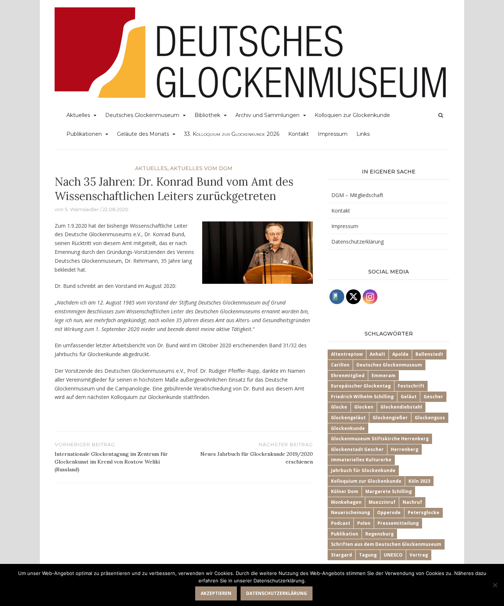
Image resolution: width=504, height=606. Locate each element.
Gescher (433, 396)
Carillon (340, 365)
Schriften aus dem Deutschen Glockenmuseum (386, 544)
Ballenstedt (429, 354)
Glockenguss (430, 417)
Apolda (400, 354)
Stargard (341, 555)
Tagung (368, 555)
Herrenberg (404, 449)
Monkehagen (346, 502)
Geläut (409, 396)
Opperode (389, 512)
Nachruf (412, 502)
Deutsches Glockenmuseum (142, 115)
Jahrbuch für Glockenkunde (363, 470)
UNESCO (393, 555)
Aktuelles (78, 115)
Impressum (333, 134)
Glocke (339, 407)
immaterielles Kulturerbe (361, 460)
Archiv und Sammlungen (267, 115)
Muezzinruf (382, 502)
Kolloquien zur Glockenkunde (352, 115)
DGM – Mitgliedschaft (357, 195)
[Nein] (494, 585)
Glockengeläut (348, 417)
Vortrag (419, 555)
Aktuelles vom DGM (201, 168)
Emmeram (384, 375)
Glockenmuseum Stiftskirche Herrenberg (380, 438)
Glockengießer (390, 417)
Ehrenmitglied (348, 375)
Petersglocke (423, 512)
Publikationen (84, 134)
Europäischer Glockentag (361, 386)
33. (231, 134)
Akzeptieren (216, 593)
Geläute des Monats (143, 134)
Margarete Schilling (388, 491)
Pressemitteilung (398, 523)
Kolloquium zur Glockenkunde (366, 481)
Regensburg (379, 534)
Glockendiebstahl (401, 407)
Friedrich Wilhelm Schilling (362, 396)
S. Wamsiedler (82, 209)
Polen (363, 523)
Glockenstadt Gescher (357, 449)
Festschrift (411, 386)
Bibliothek (207, 115)
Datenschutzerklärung (357, 241)
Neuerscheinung (350, 512)
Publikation (344, 534)
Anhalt (377, 354)
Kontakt (298, 134)
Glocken (363, 407)
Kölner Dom (344, 491)
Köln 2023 (419, 481)
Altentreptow (347, 354)
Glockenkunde (348, 428)
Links (363, 134)
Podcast (340, 523)
